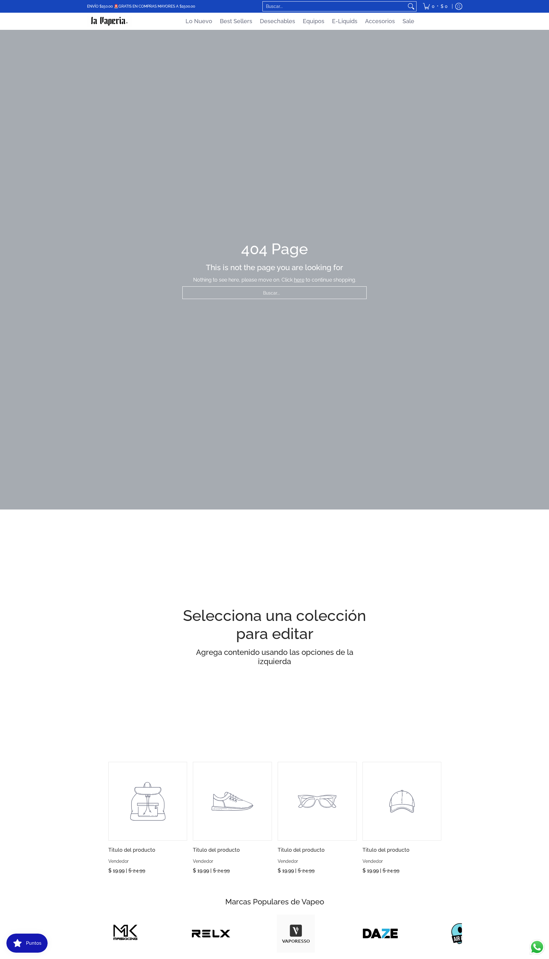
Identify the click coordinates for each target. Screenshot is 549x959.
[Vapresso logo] (295, 934)
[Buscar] (411, 6)
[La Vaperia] (109, 21)
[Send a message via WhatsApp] (537, 947)
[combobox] (334, 6)
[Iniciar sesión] (458, 6)
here (299, 280)
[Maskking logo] (126, 934)
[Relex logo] (211, 933)
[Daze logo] (380, 933)
